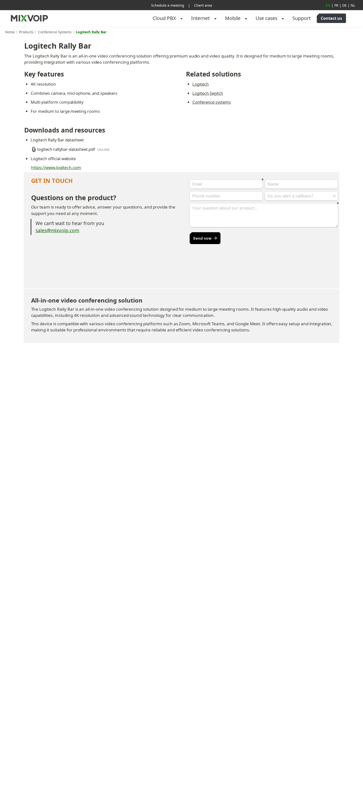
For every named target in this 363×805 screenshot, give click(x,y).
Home (10, 32)
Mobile (233, 18)
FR (336, 5)
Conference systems (211, 102)
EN (328, 5)
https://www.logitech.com (56, 167)
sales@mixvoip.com (57, 230)
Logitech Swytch (207, 93)
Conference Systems (55, 32)
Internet (200, 18)
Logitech (200, 84)
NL (353, 5)
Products (26, 32)
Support (301, 18)
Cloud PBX (164, 18)
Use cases (266, 18)
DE (344, 5)
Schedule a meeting (167, 5)
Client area (203, 5)
